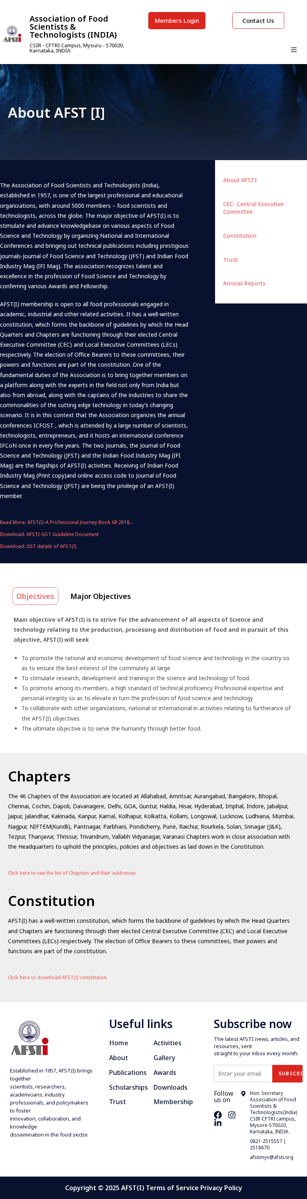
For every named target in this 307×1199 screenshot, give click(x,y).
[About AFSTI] (296, 179)
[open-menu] (294, 50)
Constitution (240, 235)
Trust (230, 259)
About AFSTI (240, 180)
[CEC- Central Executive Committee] (296, 203)
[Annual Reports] (296, 282)
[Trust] (296, 258)
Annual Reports (244, 283)
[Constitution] (296, 234)
